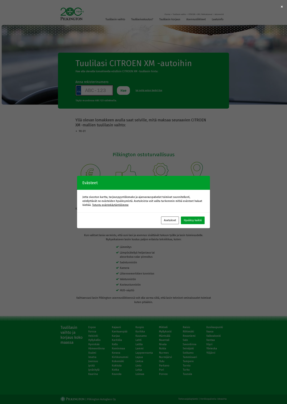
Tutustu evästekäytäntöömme (110, 205)
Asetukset (170, 220)
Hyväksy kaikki (193, 220)
